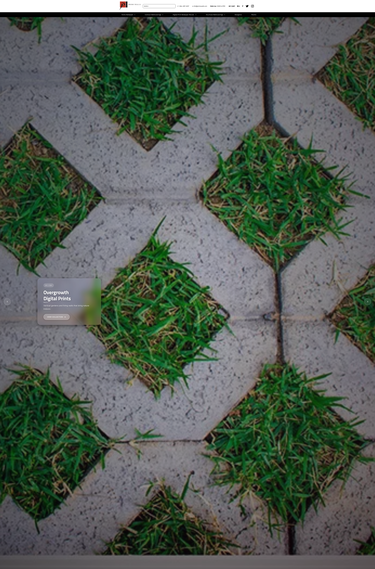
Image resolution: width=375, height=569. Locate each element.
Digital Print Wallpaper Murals (183, 15)
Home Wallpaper (127, 15)
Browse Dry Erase (56, 317)
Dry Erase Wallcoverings (214, 15)
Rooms (253, 15)
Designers (238, 15)
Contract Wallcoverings (153, 15)
